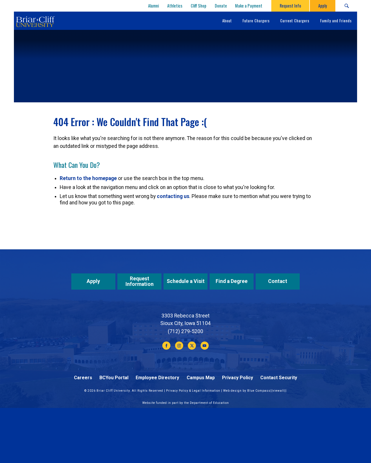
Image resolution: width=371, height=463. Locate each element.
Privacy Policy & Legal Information (193, 390)
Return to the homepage (88, 178)
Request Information (140, 281)
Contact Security (278, 377)
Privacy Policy (237, 377)
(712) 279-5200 (185, 331)
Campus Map (201, 377)
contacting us (173, 196)
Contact (277, 281)
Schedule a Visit (186, 281)
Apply (93, 281)
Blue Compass (258, 390)
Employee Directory (157, 377)
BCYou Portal (113, 377)
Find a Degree (232, 281)
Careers (83, 377)
